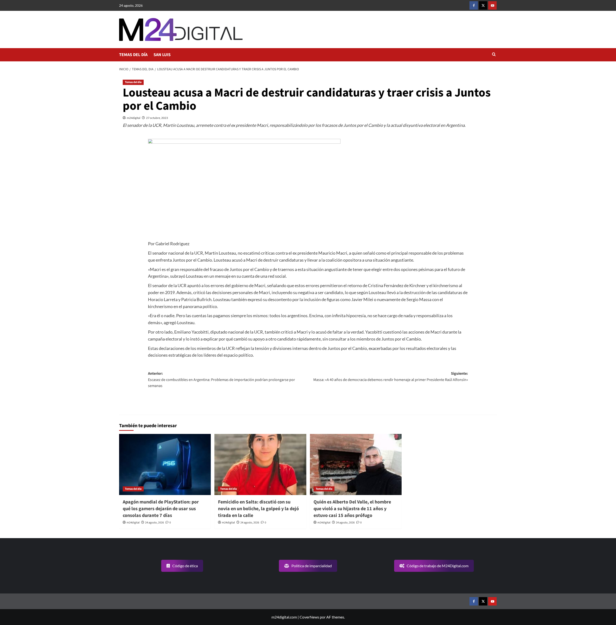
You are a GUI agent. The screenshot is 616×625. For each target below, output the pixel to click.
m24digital (133, 118)
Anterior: (221, 379)
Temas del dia (133, 82)
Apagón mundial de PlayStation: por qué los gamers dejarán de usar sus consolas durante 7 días (161, 509)
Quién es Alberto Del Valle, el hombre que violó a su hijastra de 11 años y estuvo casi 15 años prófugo (352, 509)
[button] (494, 55)
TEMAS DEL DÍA (133, 55)
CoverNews (309, 617)
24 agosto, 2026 (154, 523)
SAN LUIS (162, 55)
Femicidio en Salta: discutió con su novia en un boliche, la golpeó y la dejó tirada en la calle (258, 509)
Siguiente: (390, 376)
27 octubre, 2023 (157, 118)
